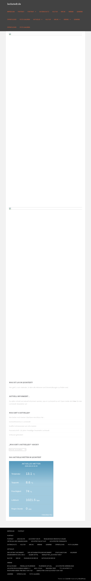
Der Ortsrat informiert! (15, 552)
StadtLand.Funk (61, 552)
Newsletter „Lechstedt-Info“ (52, 555)
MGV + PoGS (38, 568)
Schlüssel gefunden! (16, 435)
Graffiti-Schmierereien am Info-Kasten (22, 426)
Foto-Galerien (25, 19)
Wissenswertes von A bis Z (16, 555)
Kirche (63, 12)
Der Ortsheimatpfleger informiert (40, 552)
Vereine (71, 12)
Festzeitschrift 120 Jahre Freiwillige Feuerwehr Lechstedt (29, 430)
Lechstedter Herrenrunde (65, 566)
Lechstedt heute (34, 539)
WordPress (81, 579)
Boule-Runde (11, 566)
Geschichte (21, 539)
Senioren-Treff (51, 568)
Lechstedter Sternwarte (58, 541)
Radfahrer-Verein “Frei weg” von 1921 (20, 571)
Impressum (11, 12)
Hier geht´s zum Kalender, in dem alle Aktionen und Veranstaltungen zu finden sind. (38, 387)
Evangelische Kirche (31, 558)
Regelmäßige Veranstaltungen (55, 539)
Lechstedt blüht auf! (38, 541)
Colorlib (67, 579)
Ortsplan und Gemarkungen (17, 541)
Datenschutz (44, 12)
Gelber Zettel (33, 555)
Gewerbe (80, 12)
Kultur (55, 12)
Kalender (73, 552)
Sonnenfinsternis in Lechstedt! (20, 422)
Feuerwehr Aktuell (45, 566)
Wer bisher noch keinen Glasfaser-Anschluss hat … (27, 417)
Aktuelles (36, 19)
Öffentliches (11, 19)
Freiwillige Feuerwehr (27, 566)
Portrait (21, 12)
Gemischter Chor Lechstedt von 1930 (50, 571)
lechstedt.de (14, 3)
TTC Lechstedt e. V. (66, 568)
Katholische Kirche (48, 558)
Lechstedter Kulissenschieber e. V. (19, 568)
